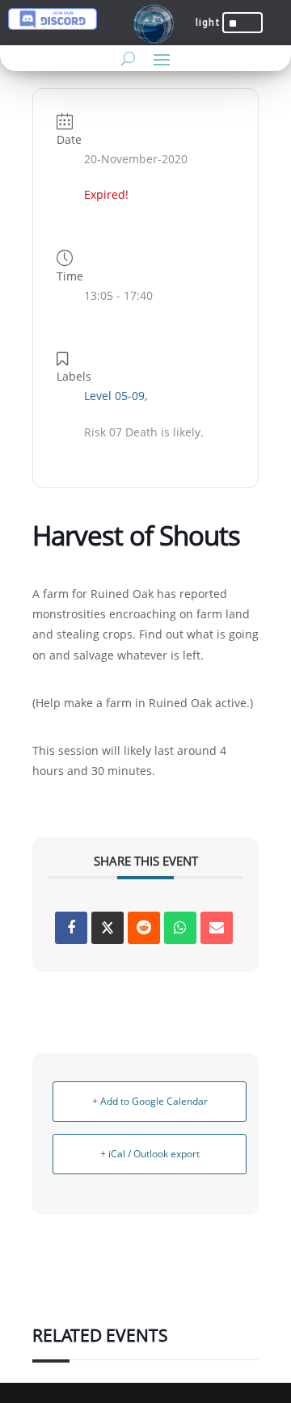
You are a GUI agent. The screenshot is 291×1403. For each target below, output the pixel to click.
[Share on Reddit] (144, 928)
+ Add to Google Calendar (150, 1101)
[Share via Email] (216, 928)
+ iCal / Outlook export (150, 1154)
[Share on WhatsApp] (180, 928)
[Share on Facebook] (71, 928)
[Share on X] (107, 928)
